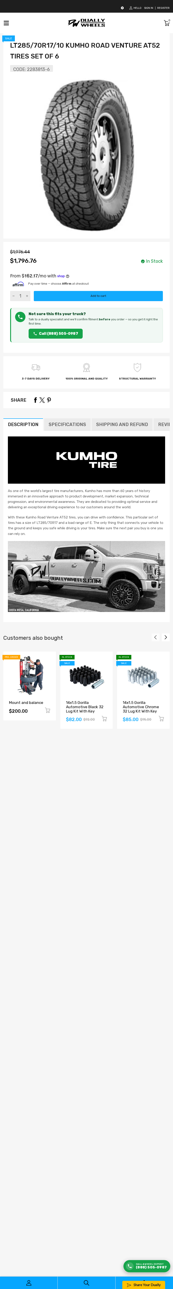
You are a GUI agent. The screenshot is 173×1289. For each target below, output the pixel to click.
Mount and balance (26, 702)
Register (163, 8)
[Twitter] (42, 400)
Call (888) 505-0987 (58, 333)
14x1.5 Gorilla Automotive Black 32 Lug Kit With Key (84, 706)
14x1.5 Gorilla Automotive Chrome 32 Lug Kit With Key (141, 706)
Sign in (148, 8)
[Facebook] (35, 400)
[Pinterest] (49, 400)
